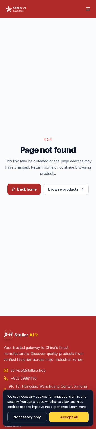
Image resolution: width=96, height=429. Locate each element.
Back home (27, 189)
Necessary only (27, 417)
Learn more (77, 407)
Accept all (69, 417)
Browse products (63, 189)
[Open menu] (87, 8)
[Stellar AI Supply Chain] (16, 9)
